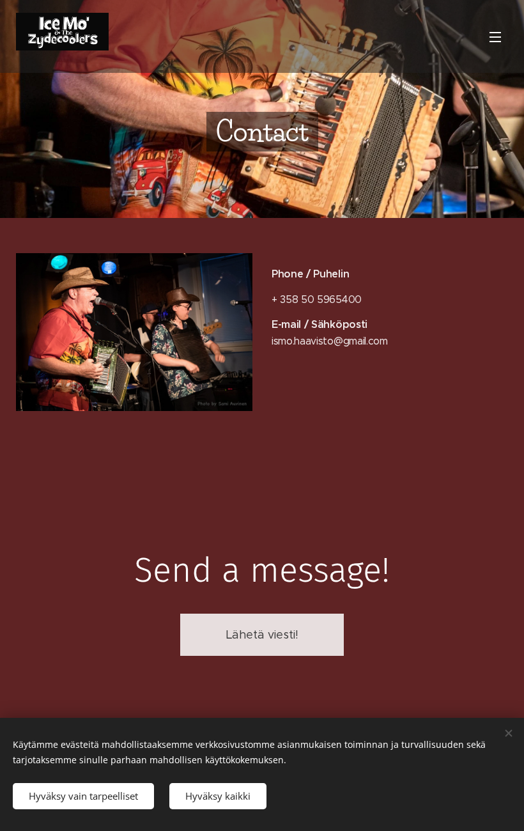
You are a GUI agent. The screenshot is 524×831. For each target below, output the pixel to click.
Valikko (495, 36)
